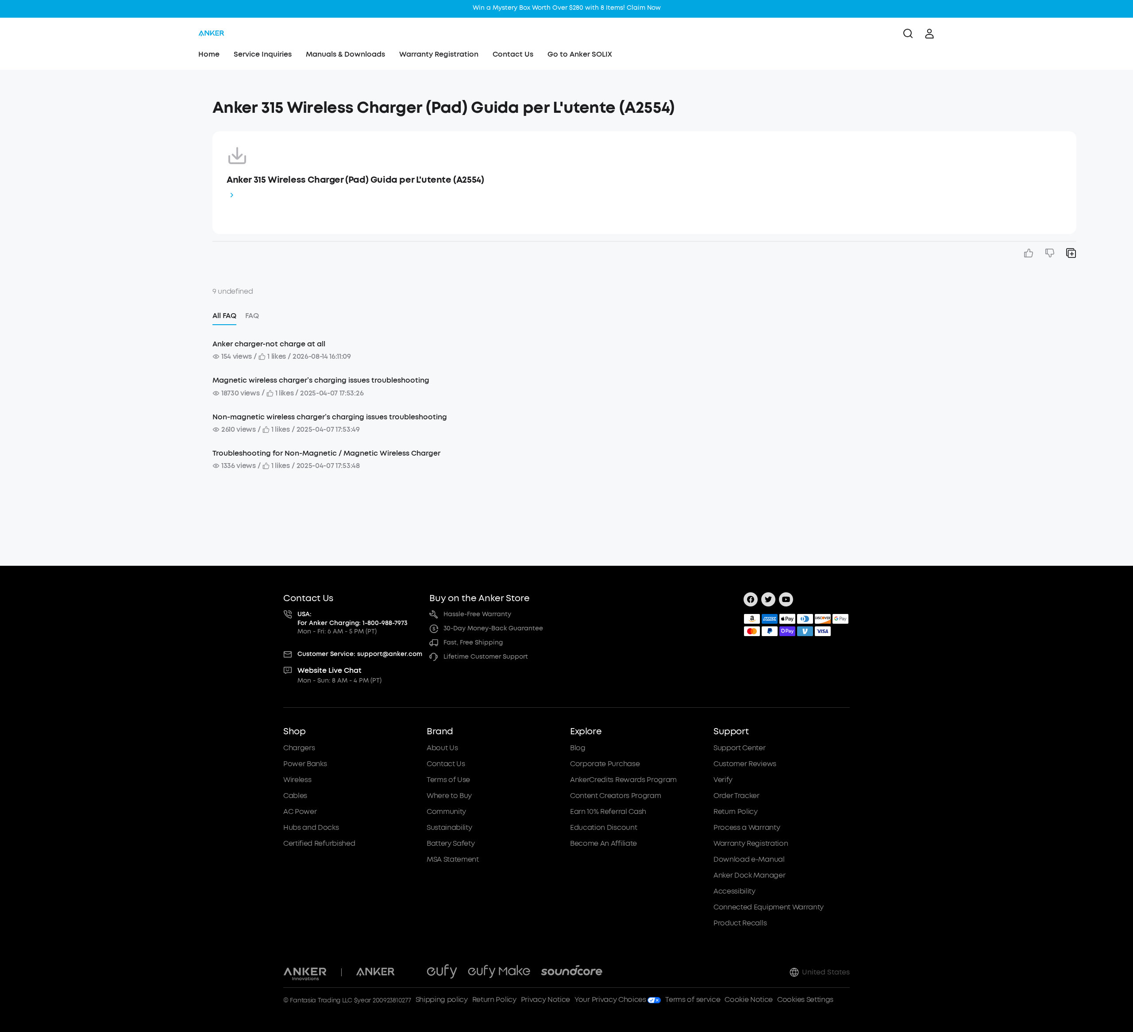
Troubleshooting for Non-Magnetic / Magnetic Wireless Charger (326, 453)
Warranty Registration (438, 54)
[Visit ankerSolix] (410, 972)
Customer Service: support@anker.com (359, 654)
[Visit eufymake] (499, 972)
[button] (120, 103)
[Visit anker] (375, 972)
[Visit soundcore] (571, 972)
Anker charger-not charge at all (268, 344)
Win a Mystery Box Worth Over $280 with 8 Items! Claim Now (567, 8)
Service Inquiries (263, 54)
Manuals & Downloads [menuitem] (345, 54)
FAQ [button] (252, 315)
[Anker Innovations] (305, 972)
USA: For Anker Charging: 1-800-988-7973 (352, 618)
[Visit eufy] (442, 972)
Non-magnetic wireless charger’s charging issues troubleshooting (329, 417)
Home (209, 54)
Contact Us (513, 54)
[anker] (211, 33)
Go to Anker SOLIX (579, 54)
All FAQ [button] (224, 315)
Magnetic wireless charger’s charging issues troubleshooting (320, 380)
